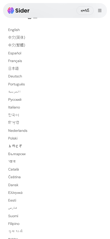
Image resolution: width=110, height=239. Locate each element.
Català (13, 169)
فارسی (12, 208)
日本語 (13, 68)
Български (17, 154)
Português (16, 84)
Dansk (13, 185)
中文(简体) (16, 37)
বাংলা (11, 161)
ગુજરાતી (15, 231)
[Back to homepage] (18, 10)
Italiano (14, 107)
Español (14, 53)
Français (15, 60)
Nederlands (17, 130)
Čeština (14, 177)
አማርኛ (15, 146)
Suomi (13, 216)
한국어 (13, 115)
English (14, 29)
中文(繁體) (16, 45)
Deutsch (15, 76)
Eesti (12, 200)
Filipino (13, 223)
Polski (12, 138)
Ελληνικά (15, 192)
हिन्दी (13, 123)
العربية (14, 91)
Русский (14, 99)
